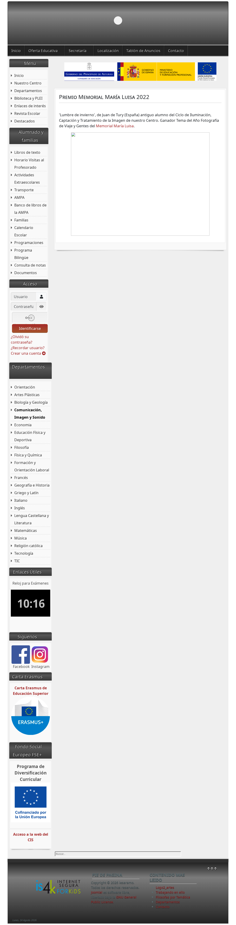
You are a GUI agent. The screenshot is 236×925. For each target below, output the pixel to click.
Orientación (24, 387)
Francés (21, 477)
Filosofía (21, 447)
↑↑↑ (212, 868)
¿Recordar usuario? (27, 347)
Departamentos (28, 90)
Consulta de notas (30, 265)
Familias (21, 220)
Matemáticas (25, 530)
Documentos (25, 272)
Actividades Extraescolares (27, 178)
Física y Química (28, 455)
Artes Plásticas (27, 394)
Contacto (176, 50)
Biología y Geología (31, 402)
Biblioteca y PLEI (28, 98)
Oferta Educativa (43, 50)
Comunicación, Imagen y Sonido (29, 413)
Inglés (19, 507)
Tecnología (23, 553)
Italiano (20, 500)
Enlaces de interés (30, 105)
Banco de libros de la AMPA (30, 209)
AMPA (19, 197)
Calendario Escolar (23, 231)
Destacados (24, 121)
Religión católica (28, 545)
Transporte (24, 189)
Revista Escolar (27, 113)
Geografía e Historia (32, 485)
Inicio (16, 50)
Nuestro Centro (27, 83)
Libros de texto (27, 152)
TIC (17, 560)
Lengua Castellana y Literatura (31, 519)
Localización (108, 50)
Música (20, 538)
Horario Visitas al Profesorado (29, 163)
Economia (23, 424)
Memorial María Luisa (115, 125)
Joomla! (96, 892)
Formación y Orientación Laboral (31, 466)
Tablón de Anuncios (143, 50)
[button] (214, 20)
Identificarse (30, 328)
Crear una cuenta (26, 353)
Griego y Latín (26, 492)
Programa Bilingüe (23, 254)
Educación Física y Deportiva (29, 436)
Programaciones (28, 242)
